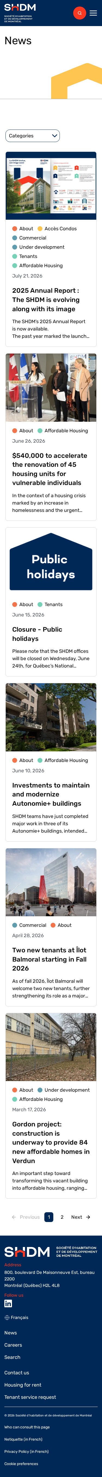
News (10, 1333)
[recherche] (79, 13)
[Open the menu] (93, 13)
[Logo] (20, 13)
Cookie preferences (21, 1464)
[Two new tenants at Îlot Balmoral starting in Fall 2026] (51, 927)
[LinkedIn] (8, 1303)
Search (12, 1357)
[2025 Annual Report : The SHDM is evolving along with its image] (51, 249)
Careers (13, 1345)
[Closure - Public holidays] (51, 602)
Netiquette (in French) (23, 1439)
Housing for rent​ (22, 1385)
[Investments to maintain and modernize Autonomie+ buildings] (51, 762)
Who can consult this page (27, 1427)
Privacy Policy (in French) (26, 1451)
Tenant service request (30, 1397)
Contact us (16, 1373)
